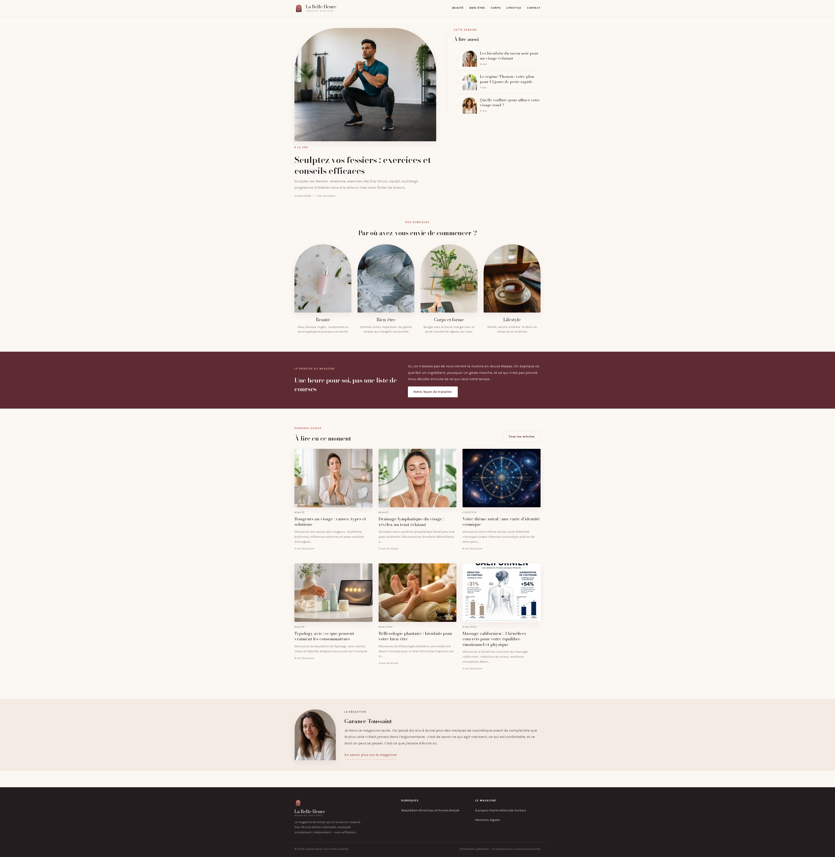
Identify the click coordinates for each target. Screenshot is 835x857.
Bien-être (477, 7)
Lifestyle (513, 7)
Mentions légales (487, 820)
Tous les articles (522, 436)
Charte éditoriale (501, 810)
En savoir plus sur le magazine (370, 754)
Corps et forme (436, 810)
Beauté (458, 7)
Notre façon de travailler (433, 392)
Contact (534, 7)
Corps (496, 7)
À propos (481, 810)
